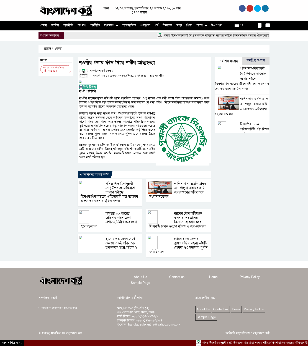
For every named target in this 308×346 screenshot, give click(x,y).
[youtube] (265, 8)
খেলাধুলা (145, 25)
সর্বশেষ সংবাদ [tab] (228, 61)
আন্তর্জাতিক (129, 25)
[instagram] (257, 8)
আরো (200, 25)
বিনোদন (167, 25)
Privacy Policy (250, 277)
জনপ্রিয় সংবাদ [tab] (256, 60)
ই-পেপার (216, 25)
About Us (140, 277)
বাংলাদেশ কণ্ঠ (261, 333)
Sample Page (140, 283)
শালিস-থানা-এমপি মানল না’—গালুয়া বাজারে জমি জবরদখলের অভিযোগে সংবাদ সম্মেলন (177, 190)
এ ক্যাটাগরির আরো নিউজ (94, 174)
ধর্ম (156, 25)
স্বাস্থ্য (179, 25)
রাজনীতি (68, 25)
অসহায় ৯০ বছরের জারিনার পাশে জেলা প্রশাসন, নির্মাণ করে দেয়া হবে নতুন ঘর (109, 220)
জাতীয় (55, 25)
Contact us (176, 277)
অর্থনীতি (95, 25)
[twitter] (250, 8)
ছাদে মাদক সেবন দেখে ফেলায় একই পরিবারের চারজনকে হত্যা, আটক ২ (121, 243)
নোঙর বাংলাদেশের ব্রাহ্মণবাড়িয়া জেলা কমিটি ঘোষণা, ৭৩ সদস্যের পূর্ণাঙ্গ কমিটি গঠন (178, 245)
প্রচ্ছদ (43, 25)
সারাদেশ (109, 25)
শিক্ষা (189, 25)
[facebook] (242, 8)
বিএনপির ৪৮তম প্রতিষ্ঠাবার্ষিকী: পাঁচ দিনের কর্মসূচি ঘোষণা (254, 129)
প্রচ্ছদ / (48, 48)
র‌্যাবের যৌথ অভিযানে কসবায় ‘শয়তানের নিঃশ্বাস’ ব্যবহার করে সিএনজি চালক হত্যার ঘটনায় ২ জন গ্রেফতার (177, 220)
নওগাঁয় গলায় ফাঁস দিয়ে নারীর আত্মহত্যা (53, 69)
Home (213, 277)
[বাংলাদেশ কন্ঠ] (65, 10)
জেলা (58, 48)
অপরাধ (82, 25)
